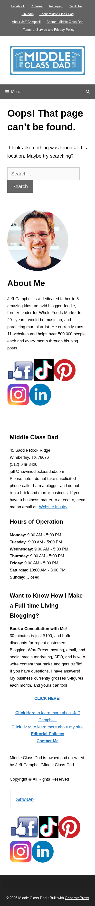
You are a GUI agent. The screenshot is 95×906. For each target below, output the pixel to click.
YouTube (75, 6)
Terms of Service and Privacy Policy (49, 29)
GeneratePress (77, 898)
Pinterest (37, 6)
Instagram (56, 6)
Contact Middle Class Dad (65, 22)
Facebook (18, 6)
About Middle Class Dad (56, 14)
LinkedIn (28, 14)
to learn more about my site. (47, 727)
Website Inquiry (53, 507)
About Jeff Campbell (26, 22)
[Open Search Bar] (88, 91)
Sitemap (25, 799)
